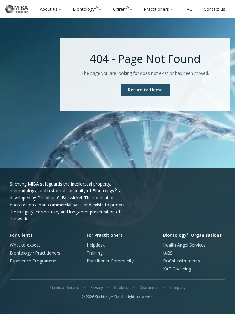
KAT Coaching (177, 269)
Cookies (121, 287)
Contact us (214, 9)
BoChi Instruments (181, 261)
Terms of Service (64, 287)
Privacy (97, 287)
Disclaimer (149, 287)
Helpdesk (96, 245)
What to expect (25, 245)
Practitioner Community (110, 261)
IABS (168, 253)
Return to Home (145, 90)
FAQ (188, 9)
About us (49, 9)
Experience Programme (33, 261)
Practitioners (156, 9)
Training (95, 253)
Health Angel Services (184, 245)
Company (177, 287)
